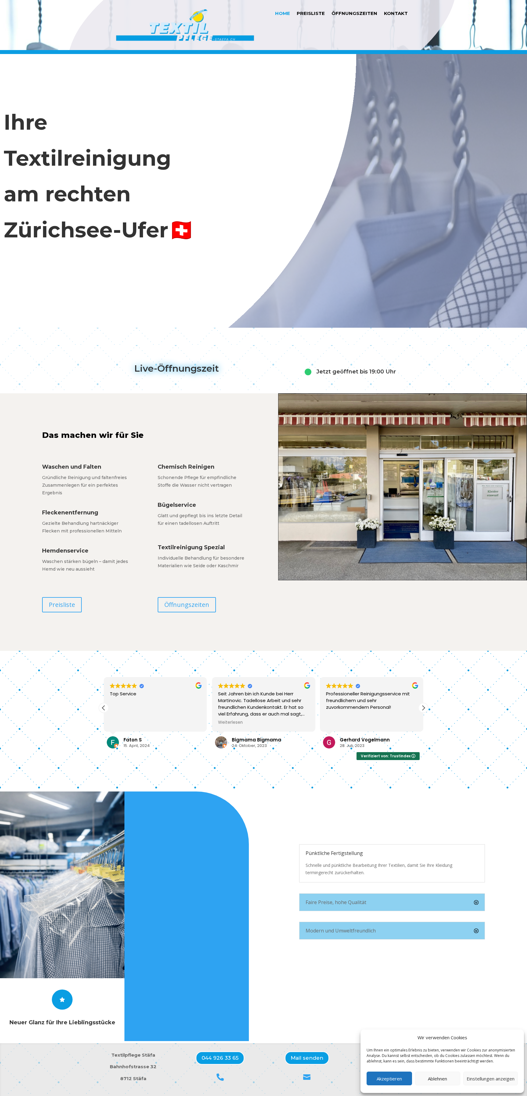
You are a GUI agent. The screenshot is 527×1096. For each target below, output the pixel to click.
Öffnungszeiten (354, 13)
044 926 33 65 (220, 1058)
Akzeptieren (389, 1079)
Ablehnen (437, 1079)
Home (282, 13)
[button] (423, 707)
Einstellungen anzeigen (490, 1079)
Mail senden (307, 1058)
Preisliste (311, 13)
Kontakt (396, 13)
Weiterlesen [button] (230, 722)
